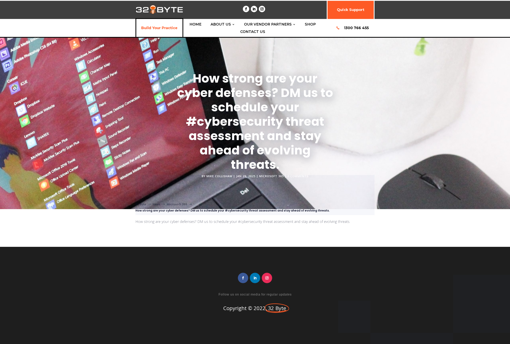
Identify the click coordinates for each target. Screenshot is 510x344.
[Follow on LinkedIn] (254, 9)
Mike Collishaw (219, 176)
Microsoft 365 (271, 176)
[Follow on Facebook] (246, 9)
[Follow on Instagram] (262, 9)
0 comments (297, 176)
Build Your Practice (159, 28)
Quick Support (350, 10)
